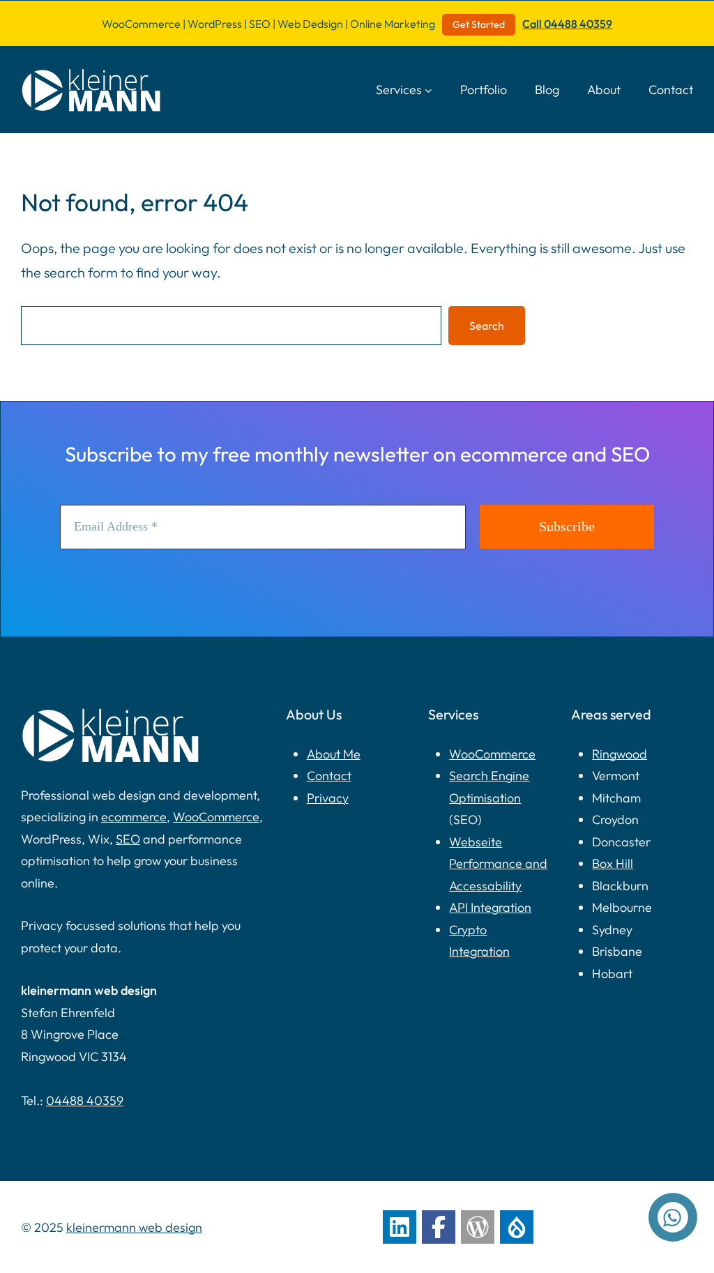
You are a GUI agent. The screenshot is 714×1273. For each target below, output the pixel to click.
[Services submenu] (428, 89)
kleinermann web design (134, 1227)
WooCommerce (216, 817)
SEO (128, 839)
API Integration (490, 907)
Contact (329, 776)
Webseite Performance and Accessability (498, 864)
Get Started (479, 24)
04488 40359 (84, 1100)
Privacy (328, 798)
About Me (333, 754)
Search (486, 326)
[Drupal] (516, 1227)
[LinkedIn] (399, 1227)
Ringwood (619, 754)
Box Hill (612, 863)
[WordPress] (477, 1227)
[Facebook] (438, 1227)
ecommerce (134, 817)
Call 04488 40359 (567, 24)
